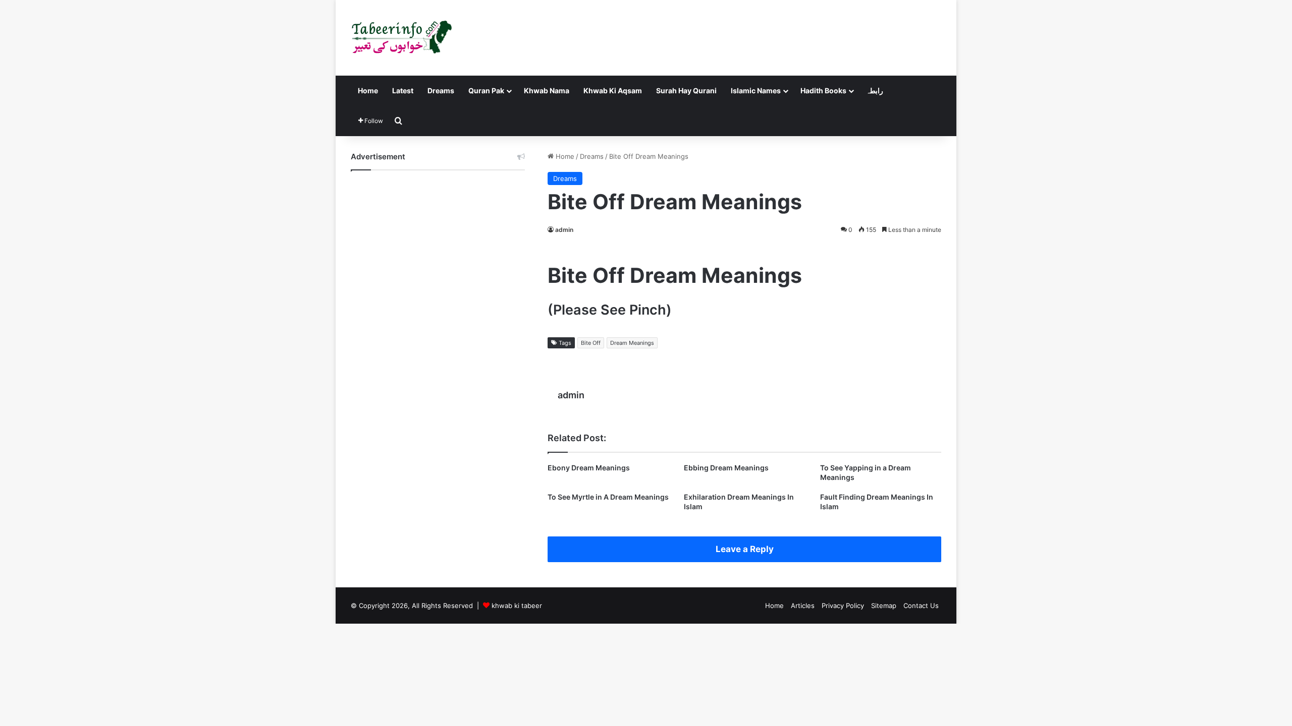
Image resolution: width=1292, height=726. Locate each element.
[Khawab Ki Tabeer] (401, 37)
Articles (803, 605)
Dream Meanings (632, 342)
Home (368, 90)
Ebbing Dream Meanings (726, 467)
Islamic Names (756, 90)
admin (564, 229)
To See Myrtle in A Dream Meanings (608, 497)
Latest (402, 90)
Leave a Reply (745, 549)
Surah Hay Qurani (686, 90)
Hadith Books (823, 90)
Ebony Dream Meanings (589, 467)
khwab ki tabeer (517, 605)
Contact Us (921, 605)
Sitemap (883, 605)
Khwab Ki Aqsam (612, 90)
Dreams (440, 90)
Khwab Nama (546, 90)
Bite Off (591, 342)
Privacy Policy (843, 605)
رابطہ (874, 90)
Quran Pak (486, 90)
